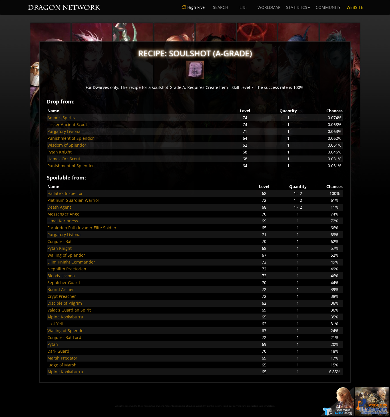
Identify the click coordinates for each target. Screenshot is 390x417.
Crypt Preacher (61, 296)
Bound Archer (60, 289)
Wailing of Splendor (66, 255)
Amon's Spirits (61, 117)
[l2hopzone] (372, 401)
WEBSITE (355, 7)
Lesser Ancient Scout (67, 124)
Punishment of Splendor (70, 138)
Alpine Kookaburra (65, 317)
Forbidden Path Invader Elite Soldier (81, 227)
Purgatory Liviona (64, 131)
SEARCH (220, 7)
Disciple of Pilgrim (64, 303)
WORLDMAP (269, 7)
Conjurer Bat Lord (64, 337)
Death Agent (59, 207)
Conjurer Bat (59, 241)
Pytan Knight (59, 152)
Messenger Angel (64, 214)
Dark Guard (58, 351)
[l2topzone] (337, 401)
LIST (243, 7)
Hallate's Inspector (65, 193)
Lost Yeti (55, 323)
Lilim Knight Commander (71, 262)
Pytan (52, 344)
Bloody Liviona (61, 275)
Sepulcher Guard (63, 282)
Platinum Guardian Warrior (73, 200)
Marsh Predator (62, 358)
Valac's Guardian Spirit (69, 310)
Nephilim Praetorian (66, 269)
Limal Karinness (62, 221)
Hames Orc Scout (63, 158)
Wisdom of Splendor (66, 145)
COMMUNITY (328, 7)
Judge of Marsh (62, 365)
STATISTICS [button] (296, 7)
